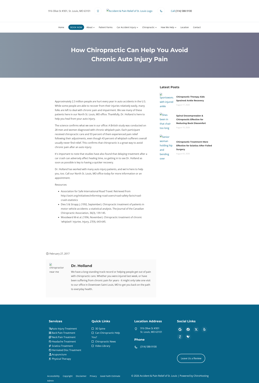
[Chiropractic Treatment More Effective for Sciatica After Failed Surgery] (166, 147)
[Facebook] (188, 330)
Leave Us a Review (191, 358)
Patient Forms (106, 27)
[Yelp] (204, 330)
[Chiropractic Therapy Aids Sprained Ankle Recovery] (166, 100)
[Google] (180, 330)
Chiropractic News (105, 341)
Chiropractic (148, 27)
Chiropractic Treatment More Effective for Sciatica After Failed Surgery (194, 145)
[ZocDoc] (180, 337)
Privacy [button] (93, 376)
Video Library (102, 346)
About (89, 27)
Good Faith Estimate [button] (110, 376)
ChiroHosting (201, 375)
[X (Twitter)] (196, 330)
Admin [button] (50, 380)
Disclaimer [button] (81, 376)
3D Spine (100, 328)
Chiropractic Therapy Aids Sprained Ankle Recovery (190, 98)
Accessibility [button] (53, 376)
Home (61, 27)
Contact (197, 27)
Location (184, 27)
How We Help (167, 27)
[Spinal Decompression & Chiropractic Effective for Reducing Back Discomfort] (166, 121)
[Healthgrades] (188, 337)
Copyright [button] (68, 376)
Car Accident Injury (126, 27)
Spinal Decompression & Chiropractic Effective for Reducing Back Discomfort (191, 119)
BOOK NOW (76, 27)
